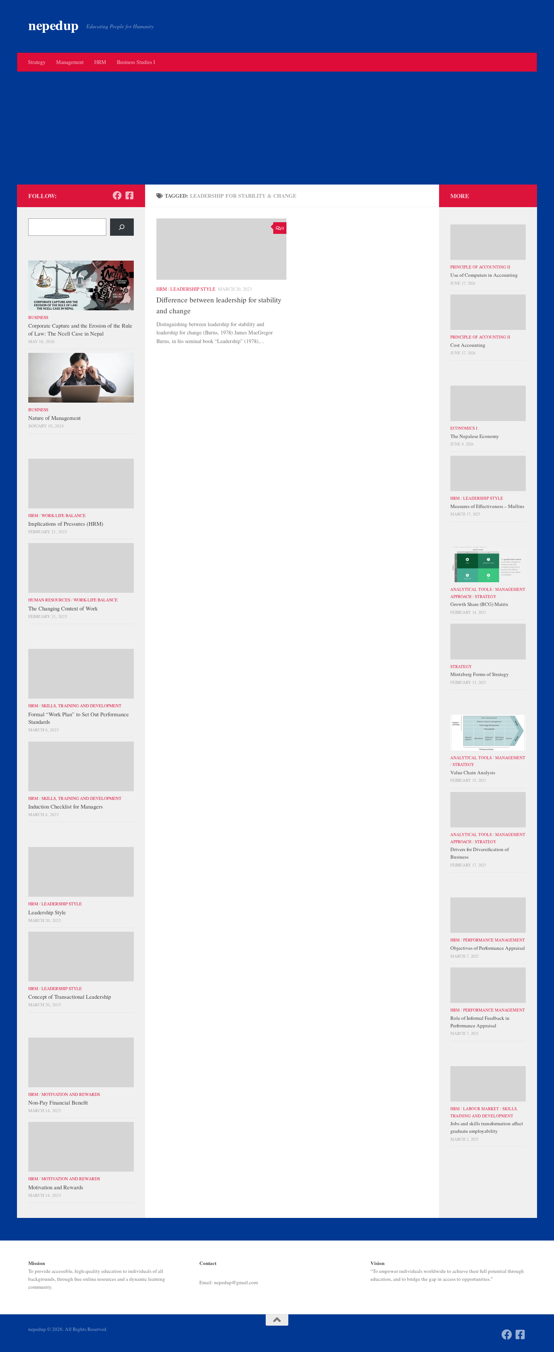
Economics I (463, 428)
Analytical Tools (471, 589)
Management (70, 62)
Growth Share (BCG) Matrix (479, 604)
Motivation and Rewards (70, 1094)
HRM (100, 62)
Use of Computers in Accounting (484, 275)
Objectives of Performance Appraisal (487, 948)
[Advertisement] (277, 128)
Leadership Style (193, 289)
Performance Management (494, 940)
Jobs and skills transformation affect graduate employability (486, 1127)
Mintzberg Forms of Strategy (479, 674)
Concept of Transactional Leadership (69, 996)
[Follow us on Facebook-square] (129, 195)
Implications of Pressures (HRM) (65, 523)
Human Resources (49, 600)
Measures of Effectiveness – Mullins (487, 506)
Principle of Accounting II (480, 267)
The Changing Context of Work (63, 608)
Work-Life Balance (63, 515)
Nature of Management (54, 417)
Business (38, 317)
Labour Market (481, 1108)
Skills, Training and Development (81, 705)
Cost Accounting (467, 345)
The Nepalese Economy (474, 436)
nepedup (53, 25)
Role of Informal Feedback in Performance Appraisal (480, 1022)
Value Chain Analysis (472, 772)
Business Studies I (136, 62)
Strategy (37, 62)
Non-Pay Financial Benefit (58, 1102)
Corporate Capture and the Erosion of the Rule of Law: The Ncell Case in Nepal (80, 329)
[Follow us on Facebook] (117, 195)
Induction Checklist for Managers (65, 806)
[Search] (122, 227)
